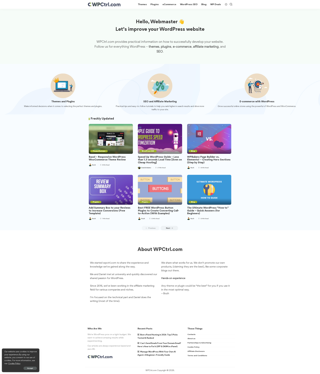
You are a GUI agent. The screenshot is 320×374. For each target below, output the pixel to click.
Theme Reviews (99, 151)
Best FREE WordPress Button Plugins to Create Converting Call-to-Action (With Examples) (158, 211)
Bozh (94, 165)
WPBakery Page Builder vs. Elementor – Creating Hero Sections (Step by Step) (208, 160)
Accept (30, 368)
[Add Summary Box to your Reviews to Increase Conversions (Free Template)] (111, 190)
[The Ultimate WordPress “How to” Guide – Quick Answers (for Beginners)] (209, 190)
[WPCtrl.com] (104, 4)
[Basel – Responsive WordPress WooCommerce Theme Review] (111, 139)
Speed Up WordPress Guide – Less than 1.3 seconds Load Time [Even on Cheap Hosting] (160, 160)
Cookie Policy (14, 363)
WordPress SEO (148, 151)
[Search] (231, 4)
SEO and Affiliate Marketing (160, 102)
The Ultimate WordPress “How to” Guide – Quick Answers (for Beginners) (208, 211)
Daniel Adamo (146, 167)
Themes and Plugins (63, 102)
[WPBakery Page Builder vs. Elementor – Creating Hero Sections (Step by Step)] (209, 139)
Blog (193, 151)
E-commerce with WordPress (257, 102)
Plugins (96, 202)
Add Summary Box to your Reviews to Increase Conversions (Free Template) (109, 211)
